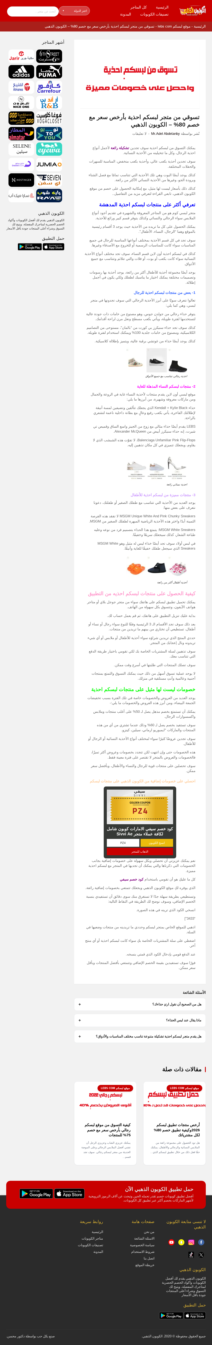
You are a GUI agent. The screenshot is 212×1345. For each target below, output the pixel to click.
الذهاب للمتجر (139, 851)
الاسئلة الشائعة (144, 1238)
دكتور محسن (16, 1336)
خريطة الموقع (144, 1265)
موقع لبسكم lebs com (174, 26)
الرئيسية (162, 7)
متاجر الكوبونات (92, 1238)
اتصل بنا (149, 1258)
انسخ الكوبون (157, 842)
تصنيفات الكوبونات (154, 14)
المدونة (125, 14)
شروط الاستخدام (142, 1251)
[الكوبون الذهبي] (192, 10)
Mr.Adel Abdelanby (165, 134)
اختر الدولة (75, 10)
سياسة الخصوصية (142, 1245)
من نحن (149, 1232)
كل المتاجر (138, 7)
